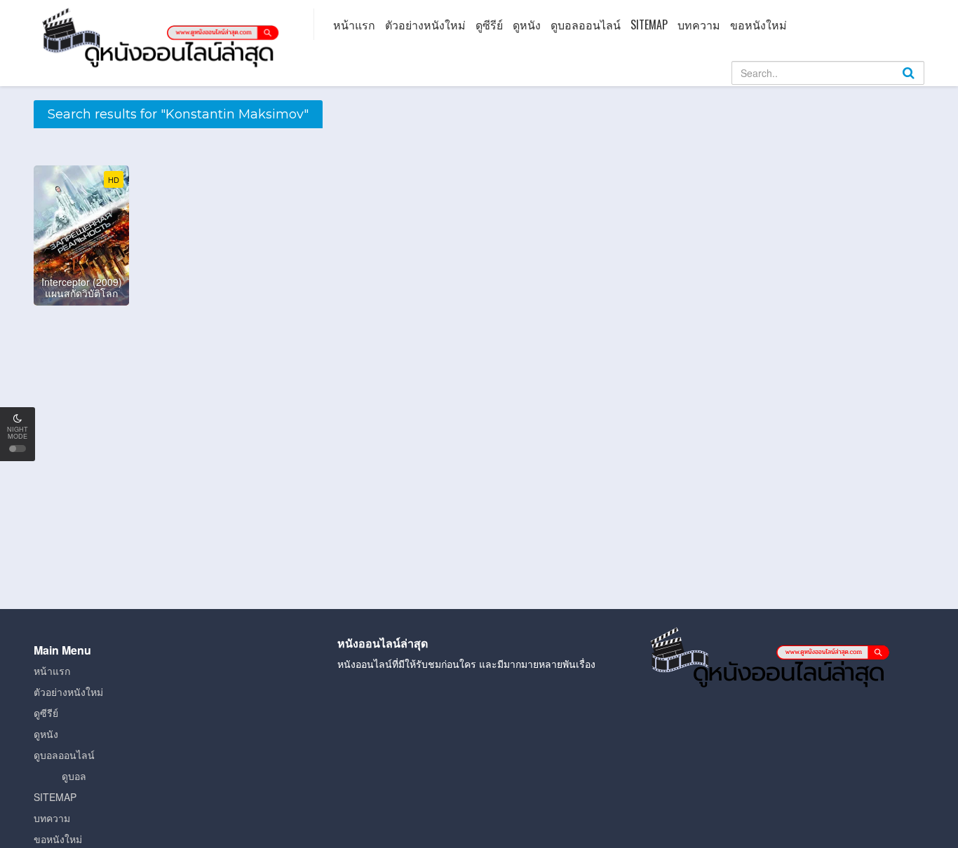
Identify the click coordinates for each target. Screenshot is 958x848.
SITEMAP (649, 24)
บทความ (698, 24)
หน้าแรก (354, 24)
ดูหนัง (527, 24)
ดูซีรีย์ (489, 24)
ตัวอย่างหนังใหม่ (425, 24)
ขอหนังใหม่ (758, 24)
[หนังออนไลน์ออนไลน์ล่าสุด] (163, 36)
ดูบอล (74, 776)
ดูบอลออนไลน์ (586, 24)
